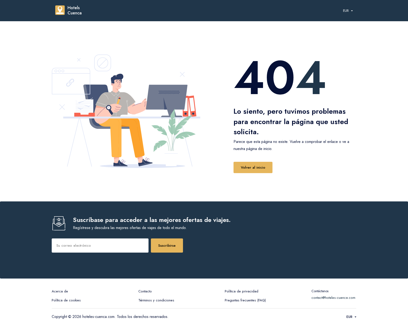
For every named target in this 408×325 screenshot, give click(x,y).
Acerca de (60, 291)
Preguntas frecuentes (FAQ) (245, 300)
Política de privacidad (241, 291)
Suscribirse (167, 245)
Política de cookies (66, 300)
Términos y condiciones (156, 300)
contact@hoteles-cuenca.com (333, 297)
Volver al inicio (253, 167)
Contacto (145, 291)
